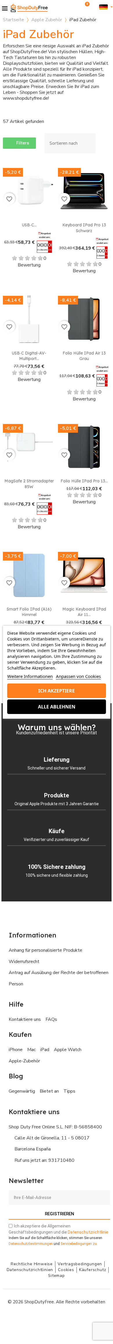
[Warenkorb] (85, 7)
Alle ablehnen (56, 707)
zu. (79, 1244)
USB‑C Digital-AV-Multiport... (29, 355)
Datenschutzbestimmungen (31, 1244)
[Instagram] (43, 1319)
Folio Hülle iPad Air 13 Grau (84, 355)
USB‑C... (29, 225)
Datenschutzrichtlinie (88, 1232)
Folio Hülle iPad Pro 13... (84, 481)
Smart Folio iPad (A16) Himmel (29, 612)
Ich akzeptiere (56, 691)
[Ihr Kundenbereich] (94, 6)
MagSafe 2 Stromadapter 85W (29, 483)
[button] (77, 7)
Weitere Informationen (30, 676)
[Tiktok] (82, 1319)
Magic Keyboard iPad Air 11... (84, 612)
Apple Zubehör (46, 20)
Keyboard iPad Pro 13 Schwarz (84, 227)
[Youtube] (56, 1319)
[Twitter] (69, 1319)
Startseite (13, 20)
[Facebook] (30, 1319)
